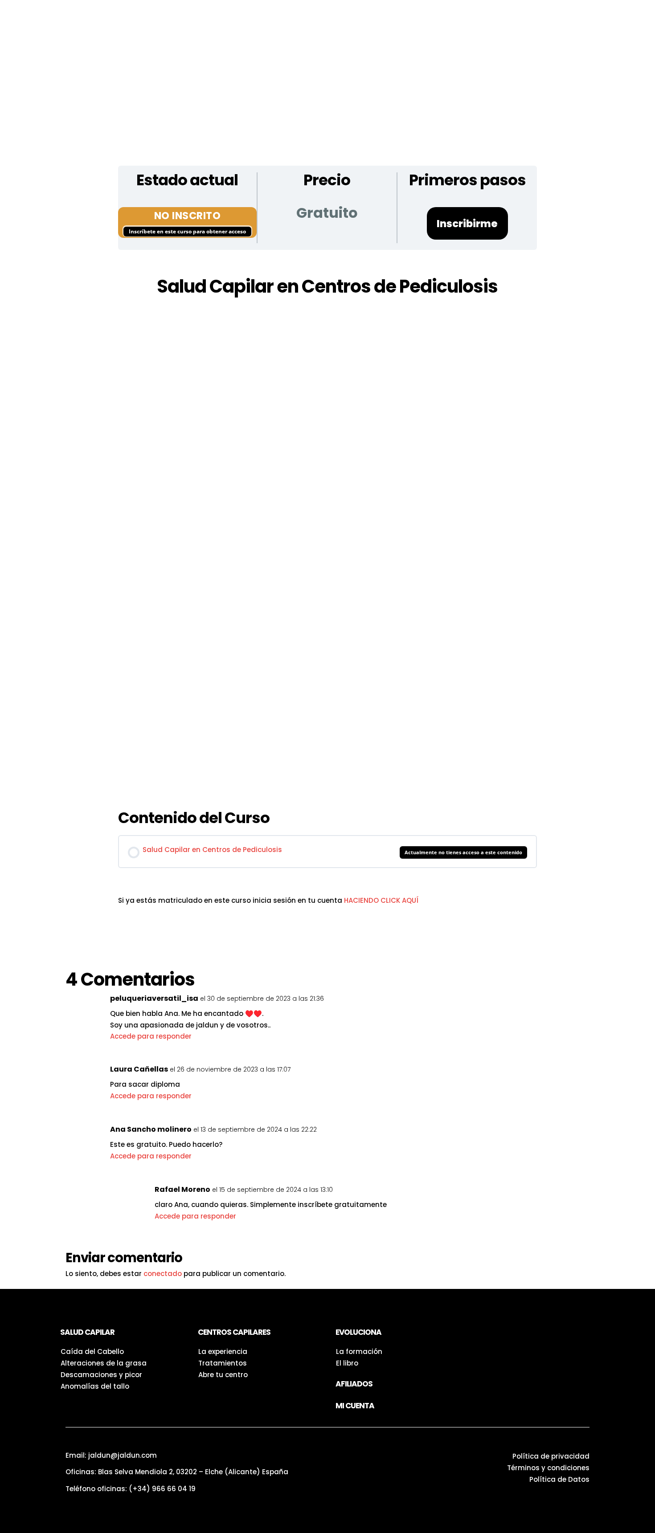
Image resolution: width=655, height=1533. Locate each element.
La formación (359, 1351)
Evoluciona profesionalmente (505, 30)
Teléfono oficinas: (131, 1488)
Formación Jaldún (588, 30)
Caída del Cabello (92, 1351)
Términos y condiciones (548, 1467)
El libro (347, 1363)
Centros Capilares (343, 21)
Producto (202, 21)
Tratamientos (222, 1363)
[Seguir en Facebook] (498, 1336)
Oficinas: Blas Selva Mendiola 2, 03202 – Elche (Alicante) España (177, 1471)
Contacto (331, 42)
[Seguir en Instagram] (480, 1336)
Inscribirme (467, 223)
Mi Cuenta (355, 1405)
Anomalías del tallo (95, 1386)
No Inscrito (187, 215)
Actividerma (207, 42)
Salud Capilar (265, 21)
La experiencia (222, 1351)
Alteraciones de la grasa (104, 1363)
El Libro (410, 21)
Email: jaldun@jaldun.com (111, 1455)
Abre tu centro (223, 1374)
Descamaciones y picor (101, 1374)
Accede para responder (151, 1036)
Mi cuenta (390, 42)
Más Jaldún (272, 42)
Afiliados (354, 1383)
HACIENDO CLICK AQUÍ (381, 900)
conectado (162, 1273)
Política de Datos (559, 1479)
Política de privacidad (551, 1456)
